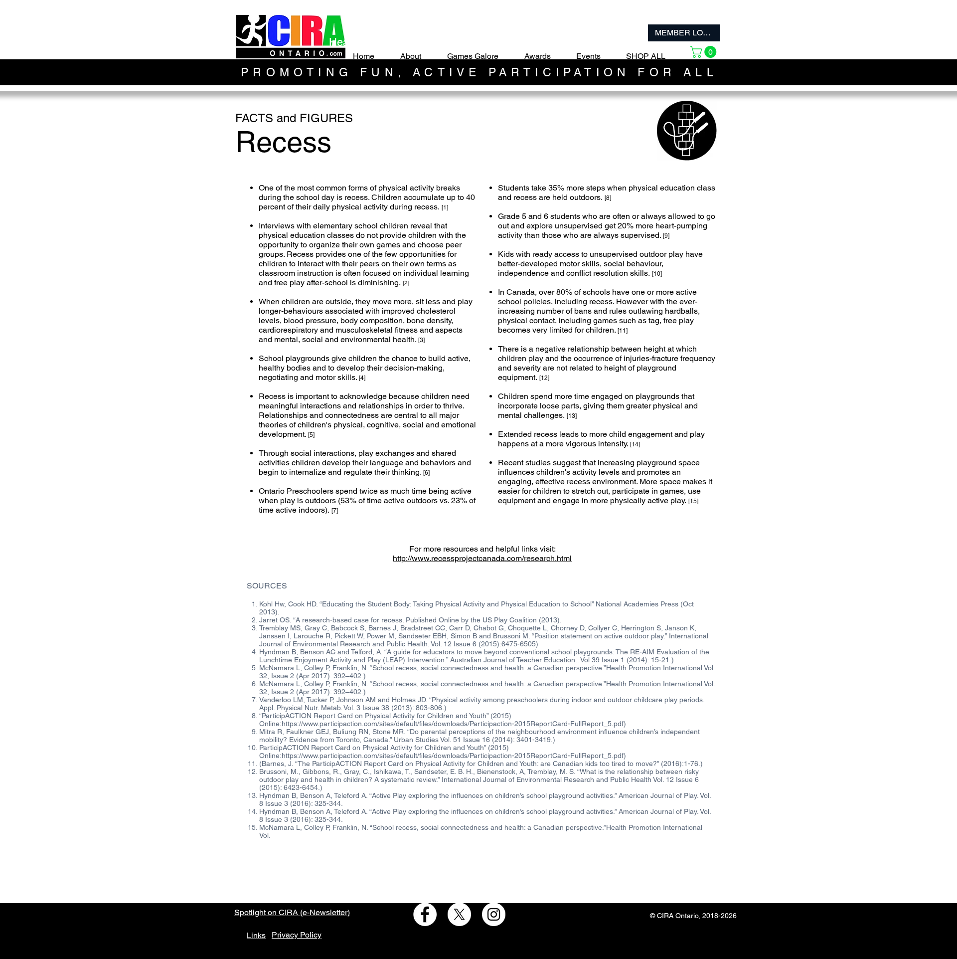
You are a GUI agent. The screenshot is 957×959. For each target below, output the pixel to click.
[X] (459, 914)
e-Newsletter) (326, 912)
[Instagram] (493, 914)
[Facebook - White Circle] (425, 914)
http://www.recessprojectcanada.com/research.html (482, 558)
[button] (704, 52)
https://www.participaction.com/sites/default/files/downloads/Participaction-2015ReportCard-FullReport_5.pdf (453, 724)
